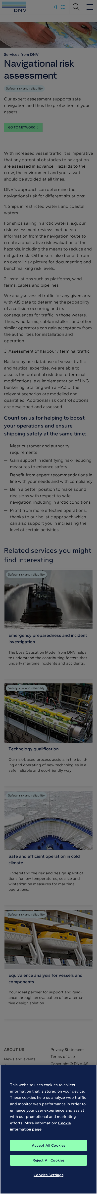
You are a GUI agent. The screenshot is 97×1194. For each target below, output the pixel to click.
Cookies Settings (48, 1175)
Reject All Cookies (49, 1160)
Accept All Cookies (48, 1145)
